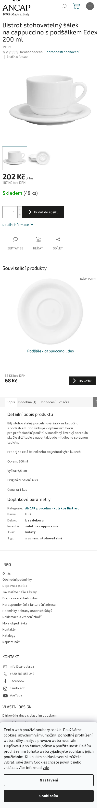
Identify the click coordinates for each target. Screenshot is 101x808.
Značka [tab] (64, 402)
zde (46, 767)
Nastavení (49, 780)
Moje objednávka (14, 623)
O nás (6, 573)
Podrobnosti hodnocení (62, 52)
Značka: (17, 56)
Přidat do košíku (46, 212)
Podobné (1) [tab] (27, 402)
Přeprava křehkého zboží (20, 598)
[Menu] (90, 6)
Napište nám (11, 642)
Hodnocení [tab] (47, 402)
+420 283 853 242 (22, 673)
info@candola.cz (22, 666)
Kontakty (9, 629)
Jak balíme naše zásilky (19, 592)
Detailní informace (15, 224)
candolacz (17, 688)
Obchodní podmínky (17, 579)
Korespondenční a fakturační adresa (29, 604)
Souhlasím (48, 796)
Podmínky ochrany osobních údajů (27, 610)
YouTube (16, 695)
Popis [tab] (11, 402)
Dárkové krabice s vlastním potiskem (29, 715)
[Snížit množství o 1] (19, 215)
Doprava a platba (14, 585)
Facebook (17, 681)
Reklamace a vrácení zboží (21, 617)
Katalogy (8, 635)
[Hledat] (64, 6)
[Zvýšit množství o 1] (19, 209)
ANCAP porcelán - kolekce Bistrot (52, 508)
